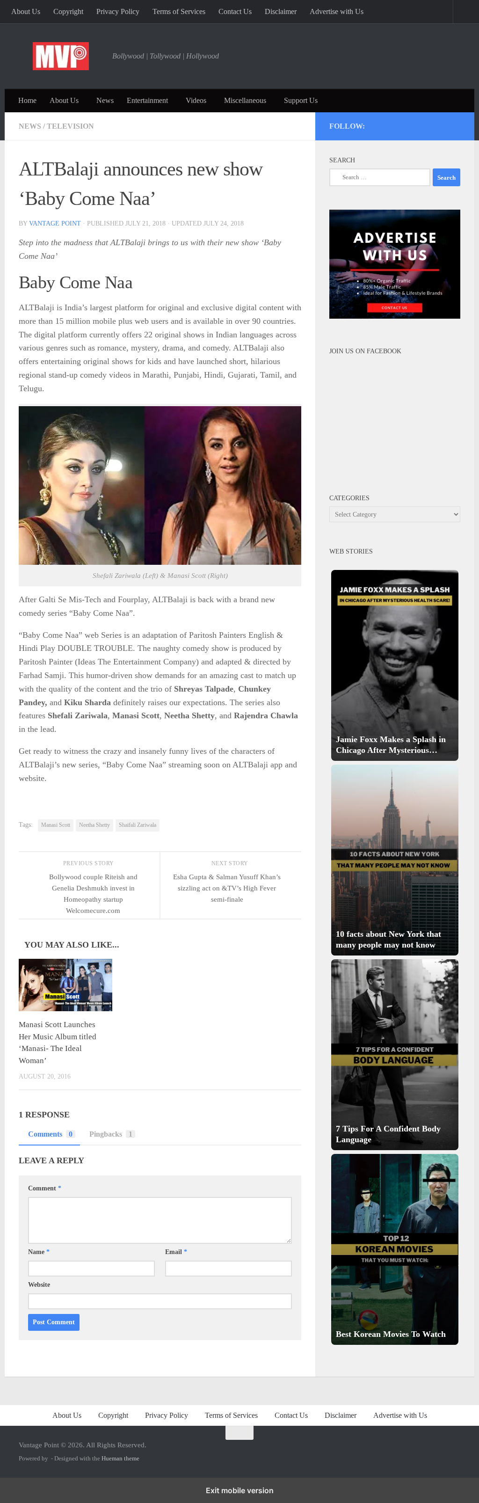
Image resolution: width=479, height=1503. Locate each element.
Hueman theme (120, 1458)
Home (27, 100)
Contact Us (235, 11)
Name (39, 1251)
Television (70, 126)
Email (176, 1251)
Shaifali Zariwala (137, 825)
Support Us (301, 100)
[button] (394, 665)
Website (39, 1284)
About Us (25, 11)
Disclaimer (281, 11)
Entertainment (147, 100)
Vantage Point (55, 223)
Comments (50, 1134)
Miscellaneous (245, 100)
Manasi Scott (55, 825)
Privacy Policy (117, 11)
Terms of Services (178, 11)
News (105, 100)
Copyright (68, 11)
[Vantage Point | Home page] (61, 56)
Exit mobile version (240, 1490)
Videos (196, 100)
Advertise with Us (336, 11)
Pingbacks (110, 1134)
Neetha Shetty (94, 825)
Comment (44, 1188)
